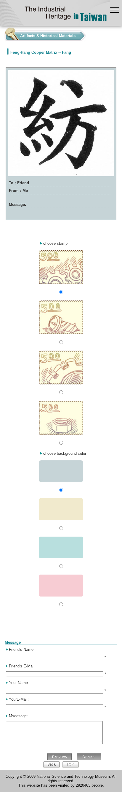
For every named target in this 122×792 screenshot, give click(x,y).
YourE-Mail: (19, 699)
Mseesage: (18, 716)
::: (2, 34)
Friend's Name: (22, 649)
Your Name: (19, 682)
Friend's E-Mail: (22, 666)
